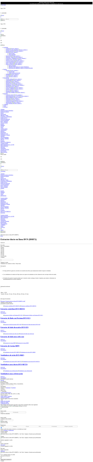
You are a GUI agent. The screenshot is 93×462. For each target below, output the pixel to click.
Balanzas (8, 81)
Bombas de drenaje (10, 51)
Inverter (8, 70)
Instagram (8, 387)
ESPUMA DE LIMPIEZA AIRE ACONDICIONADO (21, 68)
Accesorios (5, 47)
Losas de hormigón (10, 62)
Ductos (7, 52)
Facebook (13, 387)
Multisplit (8, 74)
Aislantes (8, 48)
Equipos (5, 69)
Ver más (2, 380)
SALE (4, 105)
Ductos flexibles (12, 54)
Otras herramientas (10, 87)
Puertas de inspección (11, 60)
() (2, 16)
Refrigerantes (9, 102)
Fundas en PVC (9, 59)
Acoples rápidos (9, 79)
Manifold (8, 86)
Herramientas (6, 77)
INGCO (8, 90)
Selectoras (8, 98)
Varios (7, 76)
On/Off (7, 75)
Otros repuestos (9, 103)
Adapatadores (9, 80)
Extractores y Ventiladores (11, 58)
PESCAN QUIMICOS (11, 92)
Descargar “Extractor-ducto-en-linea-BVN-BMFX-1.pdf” (13, 301)
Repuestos (5, 93)
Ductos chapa (12, 53)
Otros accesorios (9, 64)
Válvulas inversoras (10, 101)
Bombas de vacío (10, 83)
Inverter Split (11, 71)
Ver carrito (3, 444)
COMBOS (5, 104)
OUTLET (5, 107)
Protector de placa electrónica (12, 49)
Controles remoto (10, 94)
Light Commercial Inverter (14, 73)
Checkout (3, 451)
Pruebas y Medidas (10, 88)
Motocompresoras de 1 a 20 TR (13, 96)
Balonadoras (9, 82)
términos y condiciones (9, 430)
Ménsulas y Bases (10, 57)
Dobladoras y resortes (11, 85)
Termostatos (8, 99)
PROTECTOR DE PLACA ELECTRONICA (19, 66)
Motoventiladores (10, 97)
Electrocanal (9, 55)
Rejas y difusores (10, 63)
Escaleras (8, 91)
